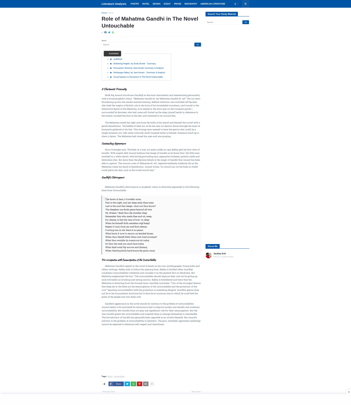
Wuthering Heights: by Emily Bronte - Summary (134, 63)
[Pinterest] (139, 384)
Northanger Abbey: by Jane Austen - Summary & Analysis (139, 72)
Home (104, 13)
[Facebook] (105, 32)
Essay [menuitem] (167, 4)
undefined (117, 59)
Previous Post (109, 391)
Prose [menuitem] (177, 4)
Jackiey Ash (219, 253)
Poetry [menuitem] (135, 4)
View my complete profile (223, 257)
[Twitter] (109, 32)
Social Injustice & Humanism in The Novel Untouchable (138, 77)
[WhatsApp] (113, 32)
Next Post (196, 391)
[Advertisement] (151, 352)
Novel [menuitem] (145, 4)
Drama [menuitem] (157, 4)
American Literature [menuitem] (212, 4)
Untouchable (119, 376)
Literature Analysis (114, 3)
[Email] (145, 384)
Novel (110, 13)
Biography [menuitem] (191, 4)
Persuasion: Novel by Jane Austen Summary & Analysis (138, 68)
